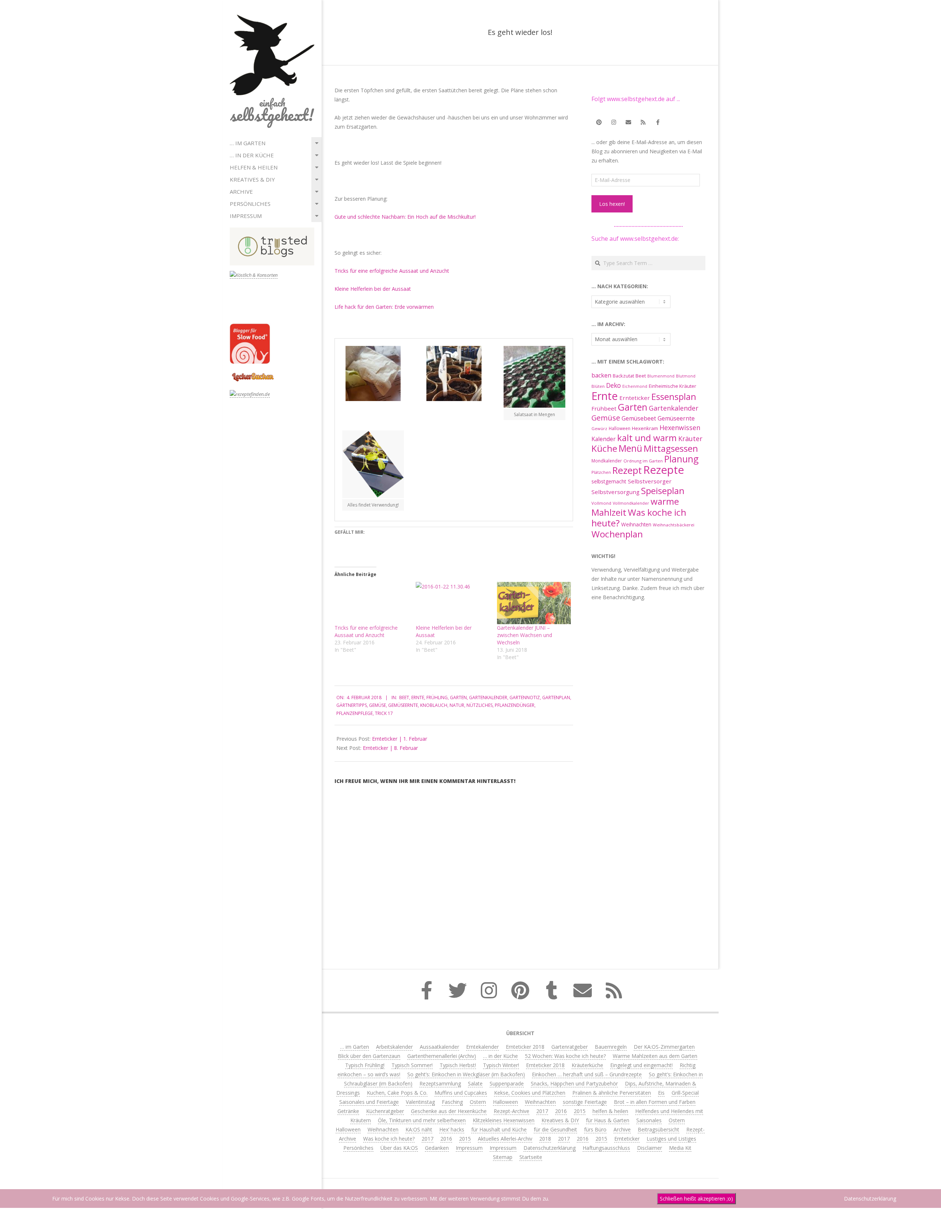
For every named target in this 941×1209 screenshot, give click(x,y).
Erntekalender (482, 1046)
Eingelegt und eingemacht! (641, 1065)
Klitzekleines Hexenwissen (503, 1120)
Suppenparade (507, 1083)
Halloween (619, 428)
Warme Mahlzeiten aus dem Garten (655, 1055)
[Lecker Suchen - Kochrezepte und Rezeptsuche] (253, 373)
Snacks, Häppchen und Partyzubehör (574, 1083)
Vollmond (601, 503)
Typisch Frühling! (364, 1065)
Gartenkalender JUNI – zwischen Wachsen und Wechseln (524, 635)
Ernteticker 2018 (525, 1046)
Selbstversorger (650, 481)
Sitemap (502, 1156)
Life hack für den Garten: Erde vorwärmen (384, 306)
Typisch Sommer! (412, 1065)
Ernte (417, 697)
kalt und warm (647, 438)
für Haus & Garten (607, 1120)
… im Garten (247, 143)
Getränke (348, 1111)
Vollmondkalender (631, 503)
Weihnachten (636, 524)
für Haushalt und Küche (499, 1129)
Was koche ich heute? (638, 517)
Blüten (598, 386)
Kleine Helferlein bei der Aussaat (372, 288)
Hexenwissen (679, 427)
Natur (457, 705)
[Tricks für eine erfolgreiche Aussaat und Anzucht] (371, 603)
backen (601, 375)
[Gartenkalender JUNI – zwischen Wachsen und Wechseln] (534, 603)
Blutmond (685, 376)
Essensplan (673, 396)
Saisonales (649, 1120)
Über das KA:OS (399, 1147)
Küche (604, 448)
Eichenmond (634, 386)
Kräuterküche (587, 1065)
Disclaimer (649, 1147)
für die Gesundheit (555, 1129)
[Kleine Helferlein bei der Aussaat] (453, 603)
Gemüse (377, 705)
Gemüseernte (403, 705)
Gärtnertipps (351, 705)
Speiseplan (662, 490)
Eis (661, 1092)
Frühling (437, 697)
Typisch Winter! (501, 1065)
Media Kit (680, 1147)
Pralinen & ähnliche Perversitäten (611, 1092)
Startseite (530, 1156)
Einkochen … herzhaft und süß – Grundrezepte (587, 1074)
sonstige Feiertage (585, 1101)
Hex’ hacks (451, 1129)
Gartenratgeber (569, 1046)
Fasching (452, 1101)
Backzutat (623, 376)
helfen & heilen (254, 167)
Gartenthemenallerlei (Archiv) (441, 1055)
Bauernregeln (611, 1046)
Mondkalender (606, 461)
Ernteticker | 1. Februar (399, 738)
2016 (561, 1111)
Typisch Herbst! (458, 1065)
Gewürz (599, 428)
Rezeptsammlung (440, 1083)
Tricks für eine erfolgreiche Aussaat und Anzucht (391, 270)
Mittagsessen (671, 448)
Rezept (627, 470)
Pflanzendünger (514, 705)
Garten (458, 697)
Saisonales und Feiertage (369, 1101)
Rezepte (663, 469)
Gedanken (437, 1147)
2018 (545, 1138)
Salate (475, 1083)
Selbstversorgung (615, 492)
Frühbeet (603, 408)
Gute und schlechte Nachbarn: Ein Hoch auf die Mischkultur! (405, 216)
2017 (542, 1111)
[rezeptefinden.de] (250, 394)
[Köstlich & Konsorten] (254, 275)
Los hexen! (612, 203)
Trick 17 (384, 713)
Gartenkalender (488, 697)
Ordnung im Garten (643, 461)
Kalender (603, 439)
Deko (613, 385)
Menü (630, 448)
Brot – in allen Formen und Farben (654, 1101)
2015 (580, 1111)
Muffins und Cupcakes (460, 1092)
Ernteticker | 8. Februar (390, 747)
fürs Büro (595, 1129)
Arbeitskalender (394, 1046)
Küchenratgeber (385, 1111)
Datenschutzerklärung (549, 1147)
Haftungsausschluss (606, 1147)
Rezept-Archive (511, 1111)
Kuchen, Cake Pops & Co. (397, 1092)
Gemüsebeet (639, 418)
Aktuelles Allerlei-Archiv (505, 1138)
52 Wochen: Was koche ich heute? (565, 1055)
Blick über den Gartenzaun (369, 1055)
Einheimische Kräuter (672, 386)
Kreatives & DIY (252, 179)
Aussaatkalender (439, 1046)
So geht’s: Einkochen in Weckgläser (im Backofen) (466, 1074)
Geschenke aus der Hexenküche (449, 1111)
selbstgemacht (608, 481)
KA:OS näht (418, 1129)
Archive (241, 191)
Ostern (478, 1101)
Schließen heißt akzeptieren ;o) (696, 1198)
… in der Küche (252, 155)
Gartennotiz (524, 697)
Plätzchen (601, 472)
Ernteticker (634, 397)
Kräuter (690, 438)
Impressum (246, 215)
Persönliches (250, 203)
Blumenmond (661, 376)
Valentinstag (420, 1101)
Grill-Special (685, 1092)
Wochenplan (617, 534)
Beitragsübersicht (658, 1129)
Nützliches (479, 705)
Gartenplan (556, 697)
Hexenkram (645, 428)
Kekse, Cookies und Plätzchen (529, 1092)
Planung (681, 459)
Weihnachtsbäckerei (673, 524)
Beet (404, 697)
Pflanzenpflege (354, 713)
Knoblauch (433, 705)
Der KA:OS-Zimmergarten (664, 1046)
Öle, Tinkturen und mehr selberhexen (422, 1120)
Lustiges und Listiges (671, 1138)
